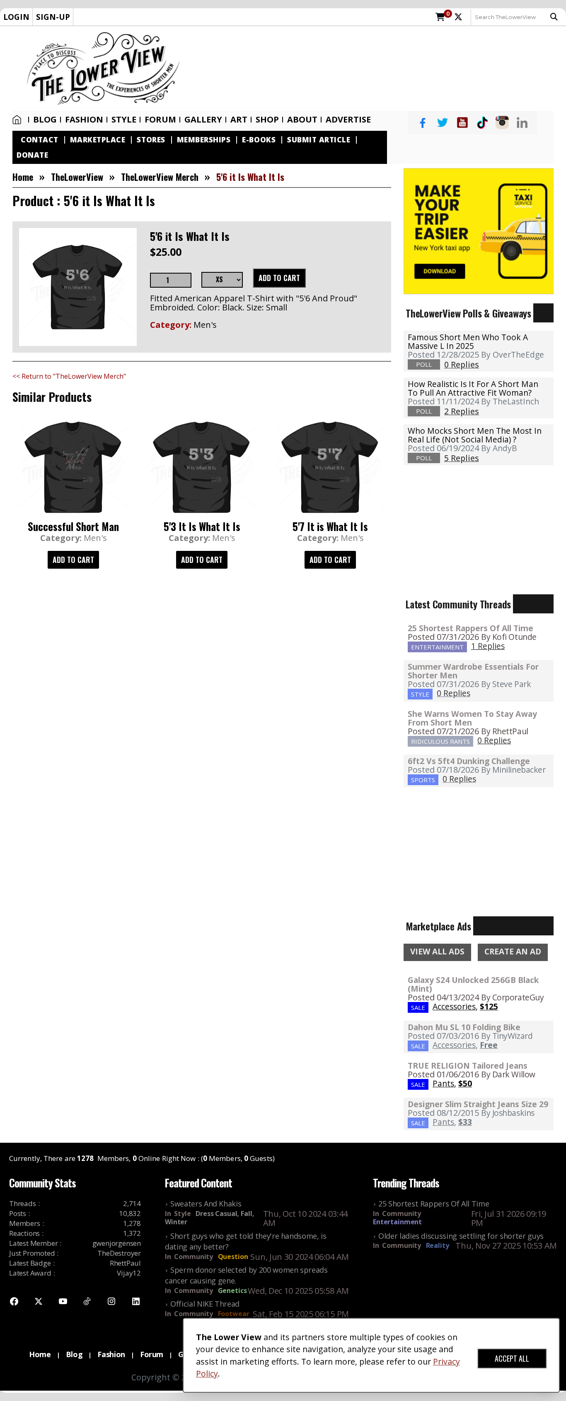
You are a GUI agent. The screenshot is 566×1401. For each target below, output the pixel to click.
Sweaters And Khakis (205, 1204)
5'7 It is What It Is (330, 526)
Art (238, 119)
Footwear (233, 1313)
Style (123, 119)
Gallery (203, 119)
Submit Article (318, 139)
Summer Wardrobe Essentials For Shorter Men (473, 671)
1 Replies (488, 645)
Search (556, 17)
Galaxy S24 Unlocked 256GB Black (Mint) (473, 984)
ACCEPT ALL (512, 1358)
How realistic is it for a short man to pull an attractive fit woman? (473, 388)
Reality (437, 1245)
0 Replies (453, 693)
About (302, 119)
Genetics (232, 1290)
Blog (45, 119)
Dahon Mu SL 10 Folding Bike (464, 1027)
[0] (440, 17)
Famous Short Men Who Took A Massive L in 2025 (468, 341)
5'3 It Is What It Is (202, 526)
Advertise (348, 119)
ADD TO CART (279, 277)
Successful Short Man (73, 526)
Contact (39, 139)
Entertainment (397, 1221)
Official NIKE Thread (204, 1304)
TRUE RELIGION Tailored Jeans (467, 1065)
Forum (160, 119)
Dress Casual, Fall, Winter (209, 1217)
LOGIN (16, 17)
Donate (32, 155)
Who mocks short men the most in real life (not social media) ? (475, 435)
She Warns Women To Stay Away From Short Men (472, 718)
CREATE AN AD (512, 951)
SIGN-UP (53, 17)
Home (18, 119)
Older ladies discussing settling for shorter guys (461, 1236)
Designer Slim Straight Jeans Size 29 (478, 1104)
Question (233, 1256)
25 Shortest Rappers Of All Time (470, 628)
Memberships (204, 139)
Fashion (84, 119)
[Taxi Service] (479, 230)
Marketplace (98, 139)
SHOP (267, 119)
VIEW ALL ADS (437, 951)
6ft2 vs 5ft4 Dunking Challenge (469, 761)
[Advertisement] (377, 68)
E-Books (259, 139)
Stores (151, 139)
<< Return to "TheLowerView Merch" (69, 376)
